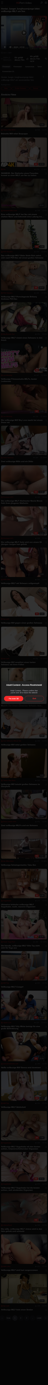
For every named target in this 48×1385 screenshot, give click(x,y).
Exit (34, 698)
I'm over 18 (14, 699)
